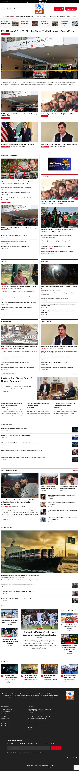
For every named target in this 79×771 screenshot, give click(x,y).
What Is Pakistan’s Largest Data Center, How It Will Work (16, 435)
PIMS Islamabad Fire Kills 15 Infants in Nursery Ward (45, 24)
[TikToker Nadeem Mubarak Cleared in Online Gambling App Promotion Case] (43, 519)
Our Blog (68, 16)
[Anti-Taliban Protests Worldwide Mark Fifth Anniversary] (59, 217)
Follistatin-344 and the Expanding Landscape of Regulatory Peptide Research (39, 710)
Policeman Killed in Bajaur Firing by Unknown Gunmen (16, 187)
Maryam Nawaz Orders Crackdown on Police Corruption (18, 286)
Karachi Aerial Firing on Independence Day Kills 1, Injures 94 (59, 287)
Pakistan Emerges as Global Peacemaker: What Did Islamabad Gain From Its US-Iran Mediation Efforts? (39, 718)
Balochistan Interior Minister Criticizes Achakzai (14, 357)
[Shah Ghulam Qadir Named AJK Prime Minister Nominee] (59, 132)
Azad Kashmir (45, 146)
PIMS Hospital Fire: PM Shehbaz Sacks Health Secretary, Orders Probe (6, 24)
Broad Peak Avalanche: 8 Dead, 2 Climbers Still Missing (69, 626)
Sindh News (45, 261)
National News (29, 16)
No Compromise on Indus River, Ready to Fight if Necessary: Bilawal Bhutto (69, 648)
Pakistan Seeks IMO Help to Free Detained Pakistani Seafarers (65, 24)
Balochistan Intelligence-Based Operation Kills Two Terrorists (17, 367)
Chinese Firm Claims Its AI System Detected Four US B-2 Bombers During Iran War (23, 457)
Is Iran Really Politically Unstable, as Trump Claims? (38, 726)
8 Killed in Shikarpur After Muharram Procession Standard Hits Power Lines (57, 311)
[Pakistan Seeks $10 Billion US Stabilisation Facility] (19, 132)
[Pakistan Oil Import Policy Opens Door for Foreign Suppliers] (39, 551)
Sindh (42, 290)
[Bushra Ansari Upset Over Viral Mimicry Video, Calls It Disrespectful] (43, 504)
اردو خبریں (59, 9)
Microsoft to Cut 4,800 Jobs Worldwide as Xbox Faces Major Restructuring (20, 443)
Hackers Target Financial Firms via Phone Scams (14, 428)
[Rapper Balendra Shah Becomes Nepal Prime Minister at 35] (43, 512)
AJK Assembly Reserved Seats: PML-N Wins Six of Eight (55, 357)
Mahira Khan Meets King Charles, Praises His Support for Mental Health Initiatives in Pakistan (49, 487)
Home (12, 16)
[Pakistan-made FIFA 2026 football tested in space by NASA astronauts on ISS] (75, 452)
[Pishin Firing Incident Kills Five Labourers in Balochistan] (19, 334)
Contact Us (74, 16)
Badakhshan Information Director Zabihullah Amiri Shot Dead (57, 251)
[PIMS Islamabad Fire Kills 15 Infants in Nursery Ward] (55, 23)
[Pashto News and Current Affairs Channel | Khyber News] (39, 9)
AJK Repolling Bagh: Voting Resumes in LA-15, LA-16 (55, 362)
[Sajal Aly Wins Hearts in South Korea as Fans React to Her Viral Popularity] (69, 479)
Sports (74, 1)
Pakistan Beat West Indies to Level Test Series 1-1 (9, 621)
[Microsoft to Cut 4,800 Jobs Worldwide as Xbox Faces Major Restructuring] (75, 444)
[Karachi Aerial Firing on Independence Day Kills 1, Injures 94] (59, 274)
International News (20, 16)
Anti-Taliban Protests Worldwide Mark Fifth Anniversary (58, 229)
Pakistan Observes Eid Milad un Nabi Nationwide (25, 24)
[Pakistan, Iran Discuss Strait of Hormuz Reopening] (57, 388)
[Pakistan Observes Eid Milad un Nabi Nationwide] (35, 23)
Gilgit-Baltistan (67, 610)
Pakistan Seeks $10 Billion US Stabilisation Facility (22, 2)
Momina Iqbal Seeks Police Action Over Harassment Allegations (61, 495)
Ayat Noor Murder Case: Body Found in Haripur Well (17, 181)
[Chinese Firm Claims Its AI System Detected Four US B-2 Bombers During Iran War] (75, 459)
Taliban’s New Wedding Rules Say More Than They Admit (56, 246)
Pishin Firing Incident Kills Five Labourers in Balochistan (19, 346)
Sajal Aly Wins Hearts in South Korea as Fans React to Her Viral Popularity (69, 487)
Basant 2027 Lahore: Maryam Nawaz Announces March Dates (17, 297)
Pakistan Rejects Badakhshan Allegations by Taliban (58, 114)
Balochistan (6, 321)
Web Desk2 (69, 653)
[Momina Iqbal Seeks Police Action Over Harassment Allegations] (43, 497)
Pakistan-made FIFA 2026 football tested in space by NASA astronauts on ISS (21, 450)
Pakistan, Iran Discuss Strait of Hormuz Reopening (16, 380)
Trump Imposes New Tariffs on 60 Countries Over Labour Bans (17, 591)
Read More (5, 391)
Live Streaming (61, 16)
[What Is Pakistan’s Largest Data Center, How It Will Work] (75, 437)
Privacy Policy (59, 1)
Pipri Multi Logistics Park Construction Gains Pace (54, 298)
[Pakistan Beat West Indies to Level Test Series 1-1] (9, 613)
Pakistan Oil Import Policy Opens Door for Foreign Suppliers (20, 575)
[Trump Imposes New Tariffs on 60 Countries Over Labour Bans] (75, 593)
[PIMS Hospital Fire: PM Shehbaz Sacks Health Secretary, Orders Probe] (15, 23)
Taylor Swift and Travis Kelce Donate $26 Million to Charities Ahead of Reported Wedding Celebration (19, 502)
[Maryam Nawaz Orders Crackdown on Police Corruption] (19, 274)
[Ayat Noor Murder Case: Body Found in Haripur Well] (19, 169)
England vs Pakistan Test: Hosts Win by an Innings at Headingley (39, 633)
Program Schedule (68, 1)
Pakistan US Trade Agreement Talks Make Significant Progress (17, 584)
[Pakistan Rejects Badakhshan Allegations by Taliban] (59, 101)
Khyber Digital (51, 765)
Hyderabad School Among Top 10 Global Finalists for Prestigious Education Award (58, 304)
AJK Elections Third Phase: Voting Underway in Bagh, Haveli (57, 367)
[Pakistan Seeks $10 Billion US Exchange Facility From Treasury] (75, 600)
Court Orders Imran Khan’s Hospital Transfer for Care (15, 192)
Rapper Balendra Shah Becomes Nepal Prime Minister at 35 (62, 510)
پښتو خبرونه (71, 9)
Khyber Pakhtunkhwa (41, 16)
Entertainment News (6, 506)
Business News (6, 527)
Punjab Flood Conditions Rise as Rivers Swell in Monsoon (16, 307)
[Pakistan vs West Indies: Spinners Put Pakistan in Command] (9, 632)
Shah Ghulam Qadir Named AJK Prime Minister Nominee (59, 144)
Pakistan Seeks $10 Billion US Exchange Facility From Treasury (18, 599)
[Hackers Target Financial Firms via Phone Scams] (75, 429)
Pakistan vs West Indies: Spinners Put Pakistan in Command (10, 641)
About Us (53, 1)
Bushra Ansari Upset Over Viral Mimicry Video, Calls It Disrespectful (62, 503)
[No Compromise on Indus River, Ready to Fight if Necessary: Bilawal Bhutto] (69, 639)
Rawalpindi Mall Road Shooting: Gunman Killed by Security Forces (18, 302)
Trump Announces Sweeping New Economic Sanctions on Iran (64, 404)
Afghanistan (52, 16)
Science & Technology (10, 679)
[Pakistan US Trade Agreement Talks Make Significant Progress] (75, 585)
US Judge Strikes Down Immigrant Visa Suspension (38, 404)
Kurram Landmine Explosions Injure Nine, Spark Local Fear (17, 197)
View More (75, 374)
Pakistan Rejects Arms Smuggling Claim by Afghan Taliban (56, 241)
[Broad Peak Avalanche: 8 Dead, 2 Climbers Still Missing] (69, 618)
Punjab (3, 261)
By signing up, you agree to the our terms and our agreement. (27, 752)
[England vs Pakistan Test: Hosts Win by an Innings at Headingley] (39, 619)
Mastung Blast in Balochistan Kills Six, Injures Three (15, 362)
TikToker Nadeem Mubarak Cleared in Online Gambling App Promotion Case (62, 518)
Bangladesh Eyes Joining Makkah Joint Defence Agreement (11, 404)
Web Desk (10, 624)
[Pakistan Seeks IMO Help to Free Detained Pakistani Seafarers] (75, 23)
